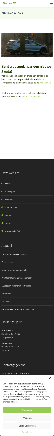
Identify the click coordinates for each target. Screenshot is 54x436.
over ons (9, 215)
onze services (11, 207)
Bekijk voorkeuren (27, 426)
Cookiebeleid (27, 432)
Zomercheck (7, 262)
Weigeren (27, 418)
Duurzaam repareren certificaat (16, 285)
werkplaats (10, 199)
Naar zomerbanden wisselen (14, 270)
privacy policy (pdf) (13, 231)
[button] (49, 378)
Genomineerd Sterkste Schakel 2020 (18, 309)
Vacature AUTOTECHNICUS (14, 254)
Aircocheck (6, 301)
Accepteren (27, 410)
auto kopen (10, 191)
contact (8, 223)
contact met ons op (30, 96)
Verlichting (6, 293)
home (7, 183)
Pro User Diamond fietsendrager (16, 277)
